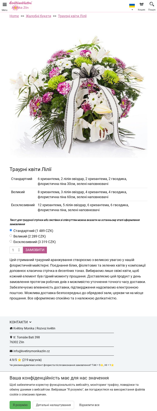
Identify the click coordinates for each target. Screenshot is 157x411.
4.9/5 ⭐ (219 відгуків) (26, 360)
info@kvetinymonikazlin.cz (31, 351)
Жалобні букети (38, 16)
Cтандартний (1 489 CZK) (33, 231)
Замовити (34, 250)
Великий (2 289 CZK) (29, 236)
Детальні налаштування (53, 405)
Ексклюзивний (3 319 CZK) (34, 242)
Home (14, 16)
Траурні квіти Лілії (72, 16)
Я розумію (20, 405)
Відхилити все (89, 405)
